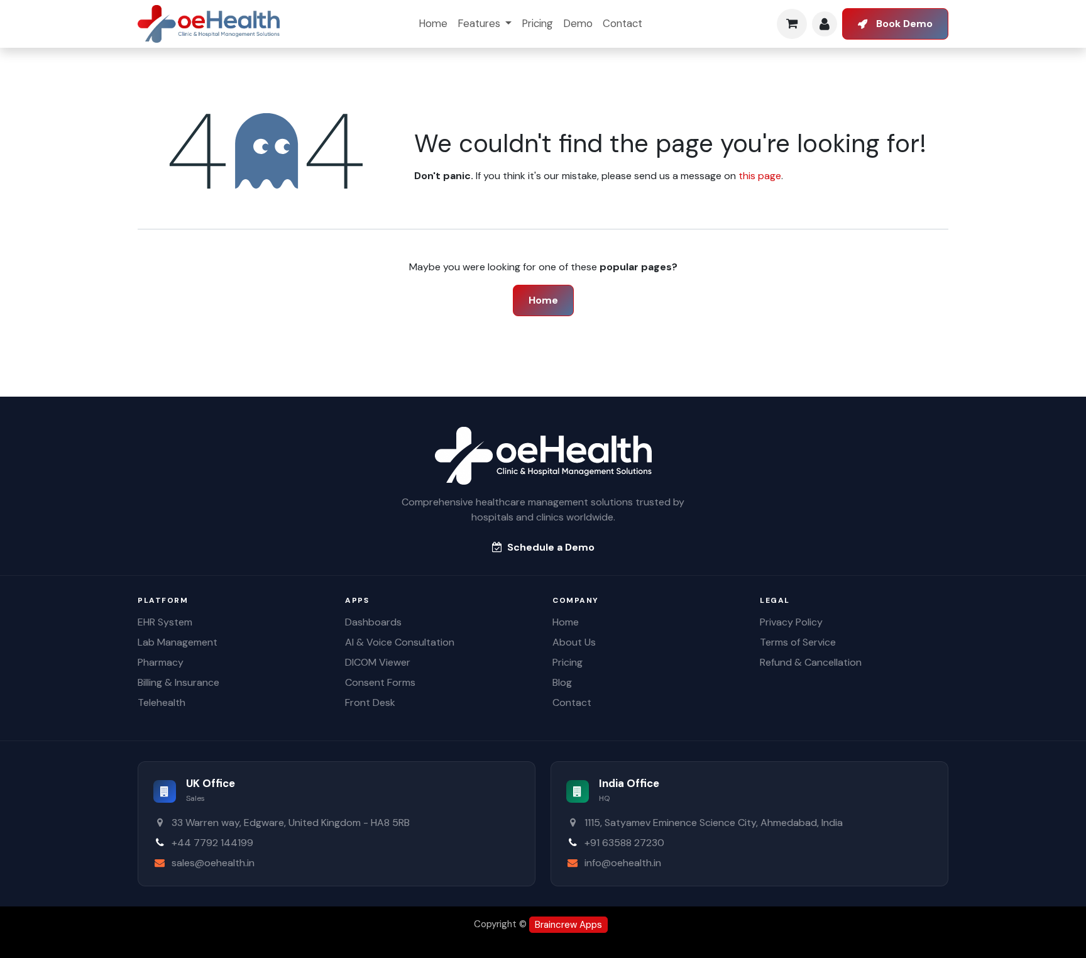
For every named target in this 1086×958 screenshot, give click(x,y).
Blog (562, 682)
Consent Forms (380, 682)
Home (543, 300)
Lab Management (177, 642)
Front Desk (370, 702)
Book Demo (904, 23)
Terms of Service (798, 642)
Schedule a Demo (551, 547)
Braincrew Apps (568, 924)
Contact (571, 702)
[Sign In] (824, 23)
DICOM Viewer (377, 662)
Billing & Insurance (178, 682)
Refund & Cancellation (811, 662)
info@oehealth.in (622, 862)
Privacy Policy (791, 622)
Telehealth (161, 702)
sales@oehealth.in (213, 862)
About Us (574, 642)
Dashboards (373, 622)
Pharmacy (161, 662)
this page (759, 175)
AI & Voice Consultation (399, 642)
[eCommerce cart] (792, 24)
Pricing (567, 662)
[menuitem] (433, 23)
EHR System (165, 622)
